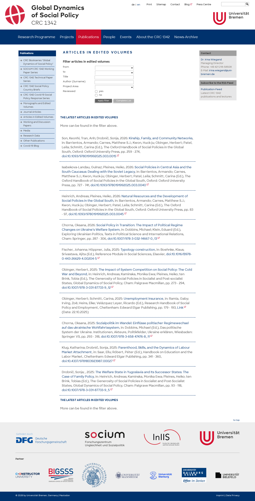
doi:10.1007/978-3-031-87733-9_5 (86, 390)
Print (149, 4)
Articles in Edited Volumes (38, 117)
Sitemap (161, 4)
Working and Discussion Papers (36, 124)
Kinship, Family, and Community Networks (160, 138)
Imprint (220, 495)
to (64, 71)
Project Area (70, 86)
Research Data (31, 135)
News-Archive (186, 37)
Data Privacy (233, 495)
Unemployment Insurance (143, 299)
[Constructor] (27, 475)
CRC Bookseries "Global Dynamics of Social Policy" (38, 62)
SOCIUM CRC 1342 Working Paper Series (38, 70)
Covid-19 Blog (31, 145)
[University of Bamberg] (94, 475)
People (109, 37)
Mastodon (64, 495)
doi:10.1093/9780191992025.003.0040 (118, 185)
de (133, 4)
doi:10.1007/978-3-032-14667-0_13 (132, 239)
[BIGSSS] (61, 475)
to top (236, 420)
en (138, 4)
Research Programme (36, 37)
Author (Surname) (74, 81)
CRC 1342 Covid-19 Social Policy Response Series (37, 96)
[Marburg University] (161, 475)
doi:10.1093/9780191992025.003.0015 (89, 156)
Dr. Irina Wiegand (211, 59)
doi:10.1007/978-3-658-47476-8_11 (125, 337)
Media (26, 130)
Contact (175, 4)
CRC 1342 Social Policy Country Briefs (36, 88)
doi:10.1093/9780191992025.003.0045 (96, 214)
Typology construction (138, 250)
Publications (88, 37)
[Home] (127, 15)
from (66, 66)
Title (65, 76)
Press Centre (204, 4)
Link (180, 308)
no (100, 94)
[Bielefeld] (227, 475)
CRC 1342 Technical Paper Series (38, 79)
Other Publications (34, 140)
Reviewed (69, 91)
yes (101, 91)
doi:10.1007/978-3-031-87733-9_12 (86, 288)
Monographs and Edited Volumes (36, 105)
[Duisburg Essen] (194, 475)
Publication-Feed (211, 89)
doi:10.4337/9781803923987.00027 (87, 361)
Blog (186, 4)
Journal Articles (32, 111)
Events (125, 37)
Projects (67, 37)
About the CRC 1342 (153, 37)
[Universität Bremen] (231, 18)
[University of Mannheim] (127, 475)
